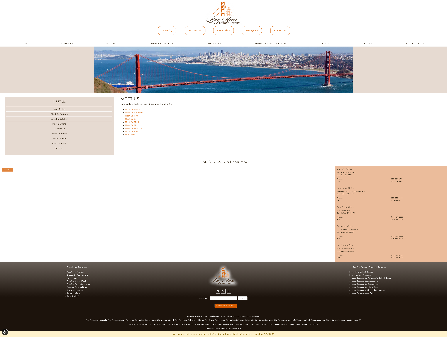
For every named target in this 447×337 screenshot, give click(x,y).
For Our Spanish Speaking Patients (272, 44)
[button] (391, 175)
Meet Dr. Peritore (133, 128)
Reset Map (7, 170)
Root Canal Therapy (75, 272)
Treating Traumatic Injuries (78, 284)
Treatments (112, 44)
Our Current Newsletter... (225, 306)
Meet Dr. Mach (132, 122)
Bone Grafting (73, 296)
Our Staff (130, 134)
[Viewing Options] (5, 332)
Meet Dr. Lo (131, 119)
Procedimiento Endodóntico (361, 272)
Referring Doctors (415, 44)
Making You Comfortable (163, 44)
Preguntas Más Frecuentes (360, 275)
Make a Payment (215, 44)
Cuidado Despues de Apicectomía (363, 281)
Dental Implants (74, 293)
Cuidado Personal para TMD (361, 293)
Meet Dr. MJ (131, 125)
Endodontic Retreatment (77, 275)
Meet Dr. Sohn (132, 131)
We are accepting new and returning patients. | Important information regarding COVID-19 (223, 334)
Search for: (204, 298)
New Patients (67, 44)
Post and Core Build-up (77, 287)
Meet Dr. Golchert (134, 112)
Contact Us (367, 44)
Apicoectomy (72, 278)
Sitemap (314, 324)
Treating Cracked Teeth (77, 281)
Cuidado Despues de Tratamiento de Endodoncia (370, 278)
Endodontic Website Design (216, 328)
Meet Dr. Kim (131, 116)
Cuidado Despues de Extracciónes (364, 284)
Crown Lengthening (75, 290)
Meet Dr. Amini (132, 109)
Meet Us (325, 44)
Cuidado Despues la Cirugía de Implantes (367, 290)
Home (25, 44)
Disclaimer (301, 324)
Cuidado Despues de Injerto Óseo (363, 287)
